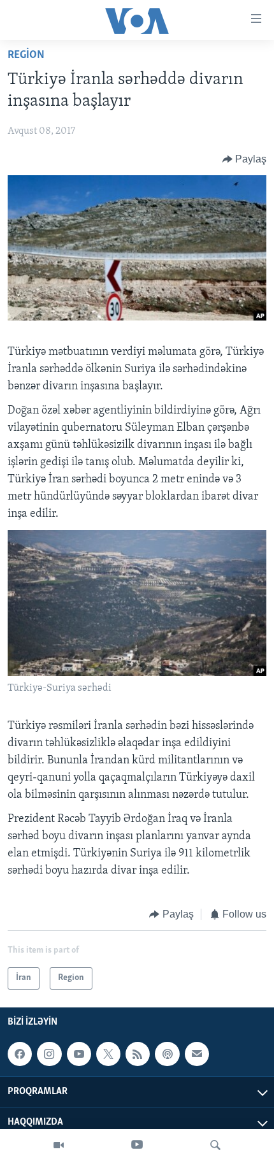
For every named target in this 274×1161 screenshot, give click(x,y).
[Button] (244, 159)
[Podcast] (167, 1054)
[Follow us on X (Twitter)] (108, 1054)
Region (26, 55)
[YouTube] (137, 1145)
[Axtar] (215, 1145)
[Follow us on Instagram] (49, 1054)
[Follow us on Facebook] (20, 1054)
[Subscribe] (197, 1054)
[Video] (59, 1145)
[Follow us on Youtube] (79, 1054)
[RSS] (138, 1054)
